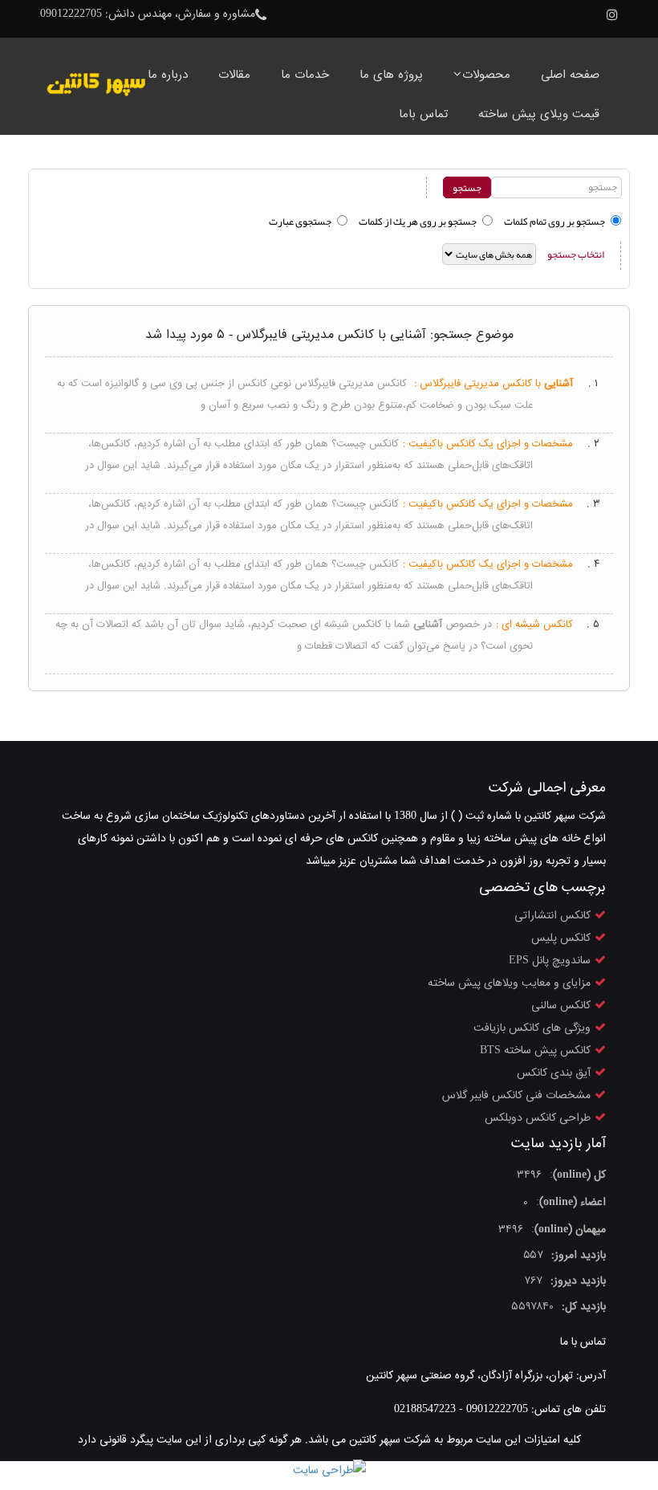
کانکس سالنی (561, 1006)
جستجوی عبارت (300, 221)
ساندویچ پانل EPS (550, 961)
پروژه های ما (391, 75)
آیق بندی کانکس (554, 1073)
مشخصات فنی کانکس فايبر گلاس (516, 1095)
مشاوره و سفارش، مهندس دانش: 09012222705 (147, 14)
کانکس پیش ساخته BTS (535, 1051)
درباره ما (168, 75)
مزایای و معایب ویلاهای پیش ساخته (509, 983)
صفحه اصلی (570, 75)
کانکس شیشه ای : (534, 624)
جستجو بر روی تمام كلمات (554, 221)
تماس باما (423, 114)
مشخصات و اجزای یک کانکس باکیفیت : (488, 444)
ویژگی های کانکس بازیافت (532, 1028)
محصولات (486, 75)
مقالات (234, 75)
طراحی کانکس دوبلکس (538, 1118)
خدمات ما (305, 75)
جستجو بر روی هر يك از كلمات (418, 221)
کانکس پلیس (561, 938)
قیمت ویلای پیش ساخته (538, 114)
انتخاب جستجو (575, 254)
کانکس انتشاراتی (552, 916)
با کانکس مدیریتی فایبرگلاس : (493, 384)
